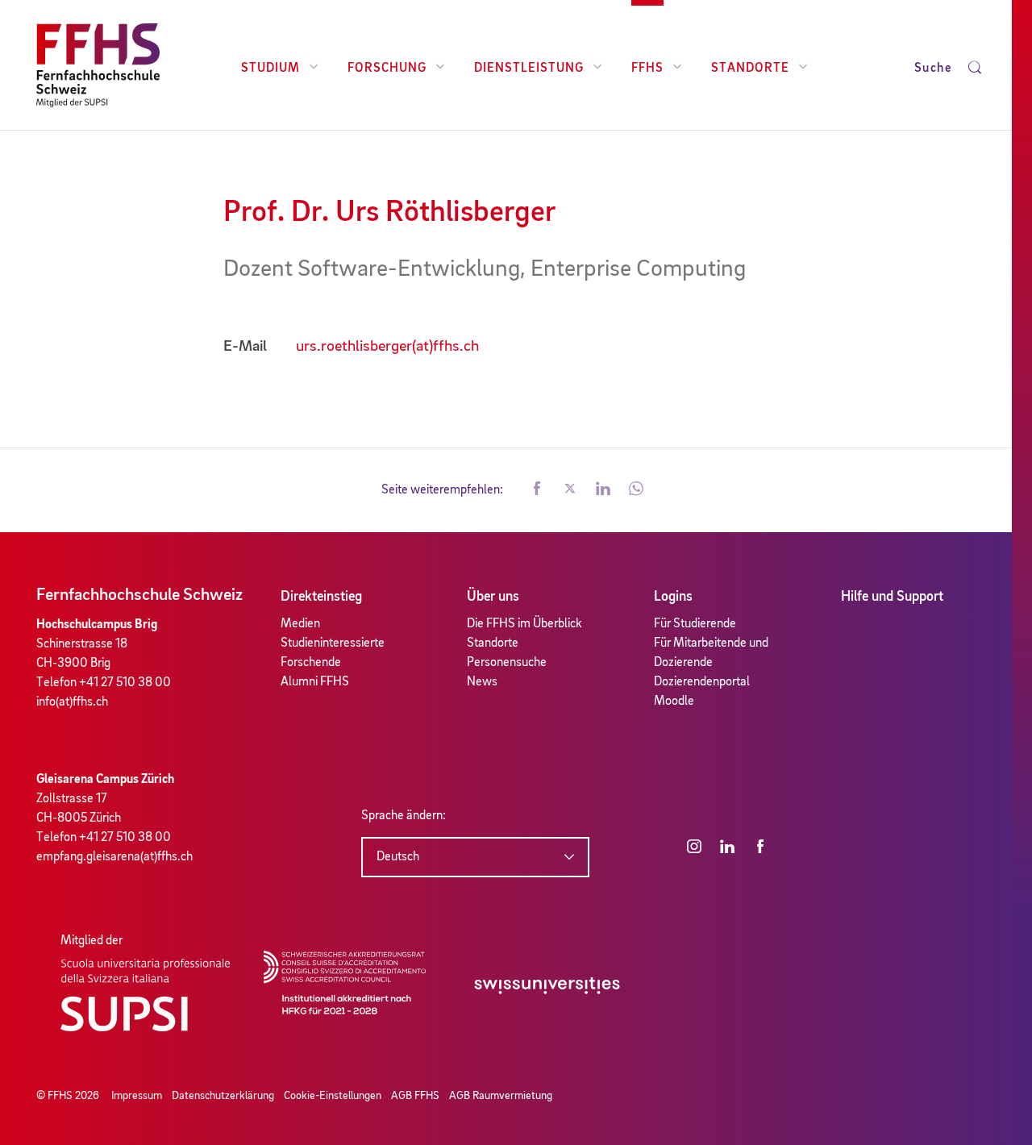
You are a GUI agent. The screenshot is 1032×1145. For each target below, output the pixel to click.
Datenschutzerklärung (223, 1095)
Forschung (387, 68)
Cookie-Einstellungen (332, 1095)
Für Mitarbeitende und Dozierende (711, 653)
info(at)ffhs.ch (72, 702)
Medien (300, 624)
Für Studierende (695, 624)
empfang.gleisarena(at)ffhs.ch (114, 857)
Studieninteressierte (333, 643)
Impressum (136, 1095)
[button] (537, 490)
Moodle (674, 701)
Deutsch (398, 857)
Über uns (493, 596)
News (482, 682)
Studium (270, 68)
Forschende (311, 662)
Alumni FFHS (315, 682)
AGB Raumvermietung (500, 1095)
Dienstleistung (529, 68)
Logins (673, 596)
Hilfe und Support (892, 596)
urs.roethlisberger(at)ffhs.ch (387, 347)
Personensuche (507, 662)
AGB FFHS (415, 1095)
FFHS (647, 68)
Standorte (750, 68)
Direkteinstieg (321, 596)
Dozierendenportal (702, 682)
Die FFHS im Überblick (524, 624)
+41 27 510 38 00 (125, 683)
